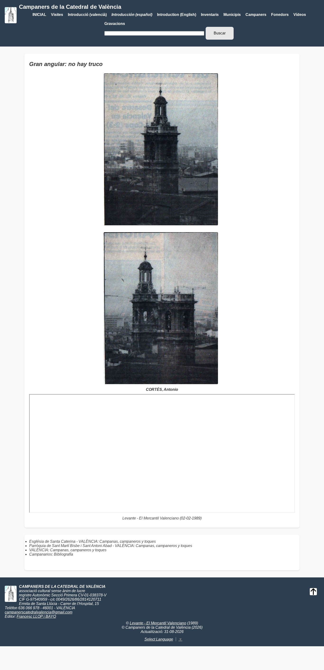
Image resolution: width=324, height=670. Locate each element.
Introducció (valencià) (87, 15)
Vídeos (299, 15)
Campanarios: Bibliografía (51, 554)
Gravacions (114, 24)
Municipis (232, 15)
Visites (57, 15)
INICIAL (39, 15)
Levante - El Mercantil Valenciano (150, 518)
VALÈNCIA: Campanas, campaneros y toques (67, 550)
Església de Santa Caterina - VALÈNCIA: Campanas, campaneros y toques (92, 541)
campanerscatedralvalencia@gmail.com (38, 612)
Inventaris (210, 15)
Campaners (255, 15)
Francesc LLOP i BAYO (36, 616)
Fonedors (280, 15)
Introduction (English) (176, 15)
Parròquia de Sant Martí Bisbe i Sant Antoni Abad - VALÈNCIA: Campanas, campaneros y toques (110, 546)
